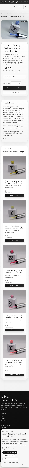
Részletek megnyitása (11, 462)
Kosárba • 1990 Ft (14, 195)
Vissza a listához (14, 92)
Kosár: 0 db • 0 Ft (18, 6)
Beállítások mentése (10, 459)
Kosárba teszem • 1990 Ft (14, 88)
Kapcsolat (4, 423)
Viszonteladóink (5, 425)
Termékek (9, 14)
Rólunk (3, 418)
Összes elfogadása (10, 452)
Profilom (3, 427)
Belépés (26, 1)
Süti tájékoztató (23, 465)
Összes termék (21, 152)
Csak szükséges (9, 455)
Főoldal (3, 14)
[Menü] (26, 7)
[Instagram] (5, 2)
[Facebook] (2, 2)
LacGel (13, 76)
